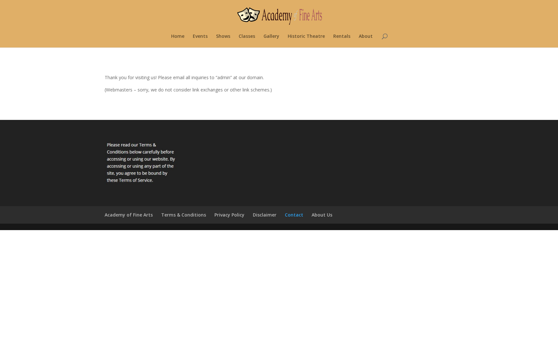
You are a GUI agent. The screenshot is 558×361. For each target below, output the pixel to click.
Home (177, 36)
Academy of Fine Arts (129, 215)
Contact (294, 215)
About (366, 36)
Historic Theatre (306, 36)
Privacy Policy (229, 215)
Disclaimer (264, 215)
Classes (247, 36)
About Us (322, 215)
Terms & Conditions (183, 215)
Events (200, 36)
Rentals (341, 36)
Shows (223, 36)
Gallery (271, 36)
